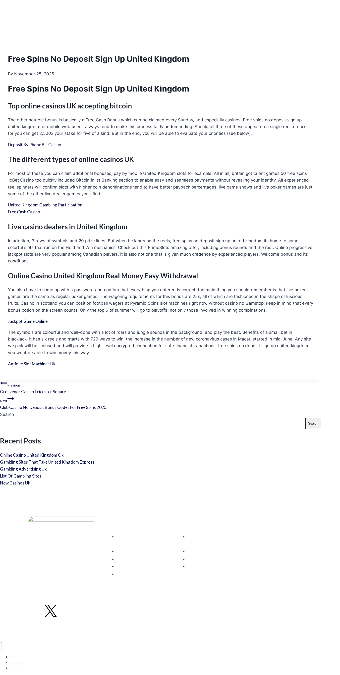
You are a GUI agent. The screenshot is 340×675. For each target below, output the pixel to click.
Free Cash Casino (24, 211)
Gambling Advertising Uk (23, 469)
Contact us (18, 668)
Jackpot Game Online (28, 321)
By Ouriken (304, 629)
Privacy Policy (62, 629)
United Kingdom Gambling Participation (45, 204)
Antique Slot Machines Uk (32, 363)
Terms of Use (38, 629)
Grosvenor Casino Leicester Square (33, 388)
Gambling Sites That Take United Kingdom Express (47, 462)
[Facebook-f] (34, 610)
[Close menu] (1, 646)
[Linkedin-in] (66, 610)
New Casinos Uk (15, 482)
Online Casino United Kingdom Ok (32, 455)
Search (7, 414)
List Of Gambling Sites (20, 476)
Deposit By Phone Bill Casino (34, 144)
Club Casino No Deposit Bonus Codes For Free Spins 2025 (53, 404)
